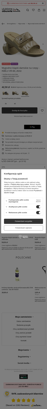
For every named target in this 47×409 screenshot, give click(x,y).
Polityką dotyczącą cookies (20, 184)
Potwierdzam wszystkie (23, 221)
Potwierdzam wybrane (23, 228)
